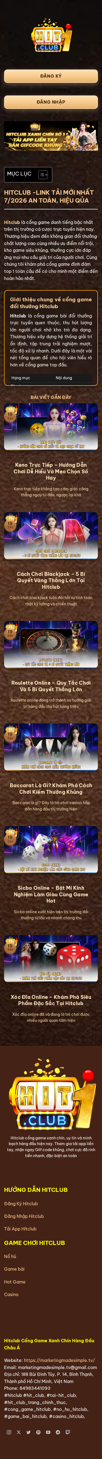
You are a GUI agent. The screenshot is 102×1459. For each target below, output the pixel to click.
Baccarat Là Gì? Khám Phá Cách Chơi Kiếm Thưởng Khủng (51, 788)
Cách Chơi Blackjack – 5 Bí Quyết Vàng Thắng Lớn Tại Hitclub (51, 580)
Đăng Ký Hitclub (21, 1203)
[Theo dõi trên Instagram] (9, 1432)
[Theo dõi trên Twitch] (67, 1432)
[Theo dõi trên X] (18, 1432)
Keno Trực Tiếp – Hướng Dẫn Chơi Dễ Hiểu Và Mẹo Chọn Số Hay (51, 471)
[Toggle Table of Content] (40, 174)
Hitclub (12, 222)
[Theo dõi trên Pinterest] (38, 1432)
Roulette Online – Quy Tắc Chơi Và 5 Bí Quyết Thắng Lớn (51, 686)
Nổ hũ (10, 1256)
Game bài (14, 1269)
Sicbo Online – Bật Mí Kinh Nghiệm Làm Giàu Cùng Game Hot (51, 894)
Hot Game (15, 1282)
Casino (11, 1294)
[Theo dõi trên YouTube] (48, 1432)
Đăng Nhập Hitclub (24, 1216)
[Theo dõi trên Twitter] (28, 1432)
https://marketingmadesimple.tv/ (59, 1360)
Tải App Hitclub (20, 1229)
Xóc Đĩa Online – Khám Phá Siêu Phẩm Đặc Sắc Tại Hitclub (51, 1000)
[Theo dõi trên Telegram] (58, 1432)
